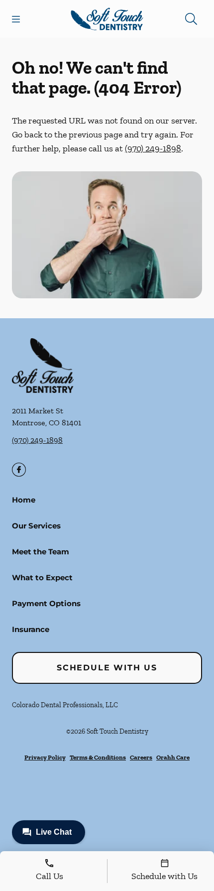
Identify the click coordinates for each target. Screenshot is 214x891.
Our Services (36, 525)
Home (23, 500)
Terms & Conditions (98, 757)
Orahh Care (173, 757)
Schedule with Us (107, 667)
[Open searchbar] (191, 19)
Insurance (30, 629)
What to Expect (42, 577)
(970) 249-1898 (153, 148)
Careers (141, 757)
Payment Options (46, 603)
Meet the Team (40, 551)
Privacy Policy (45, 757)
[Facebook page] (19, 470)
